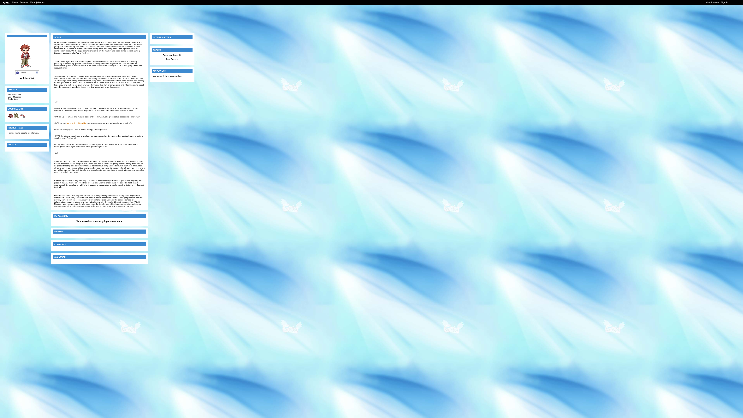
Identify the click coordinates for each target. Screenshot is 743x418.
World (33, 2)
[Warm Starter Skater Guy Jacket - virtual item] (11, 118)
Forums (24, 2)
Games (41, 2)
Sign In (724, 2)
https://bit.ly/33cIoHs (76, 123)
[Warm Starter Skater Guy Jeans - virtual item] (16, 118)
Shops (15, 2)
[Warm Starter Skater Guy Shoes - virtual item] (22, 118)
